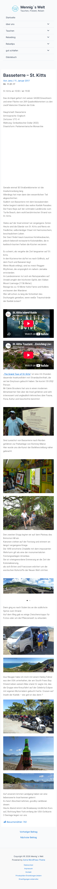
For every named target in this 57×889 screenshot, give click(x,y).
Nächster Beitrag (28, 837)
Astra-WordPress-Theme (34, 860)
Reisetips (10, 44)
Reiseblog (10, 37)
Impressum (28, 868)
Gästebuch (11, 57)
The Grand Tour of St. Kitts (17, 374)
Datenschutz (28, 865)
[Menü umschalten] (47, 24)
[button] (6, 588)
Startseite (10, 17)
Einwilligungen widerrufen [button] (28, 879)
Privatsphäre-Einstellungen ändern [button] (29, 876)
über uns (10, 24)
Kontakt (28, 872)
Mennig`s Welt (32, 7)
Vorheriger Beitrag (28, 832)
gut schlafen (12, 50)
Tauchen (10, 30)
